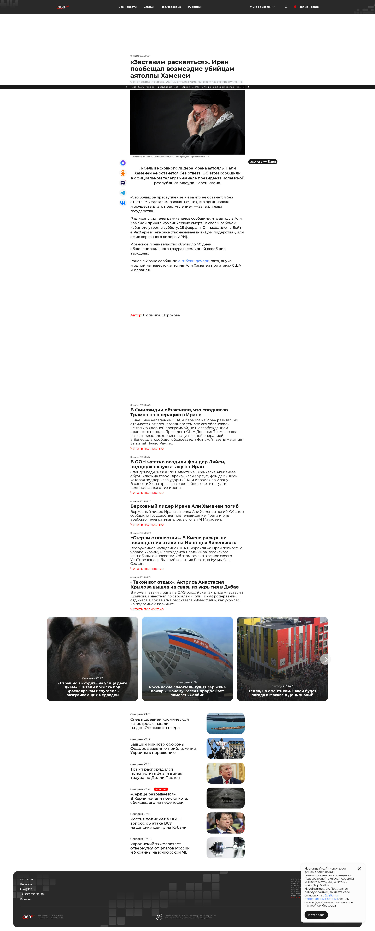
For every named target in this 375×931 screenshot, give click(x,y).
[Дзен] (262, 161)
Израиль (150, 87)
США (141, 87)
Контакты (26, 879)
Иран (176, 87)
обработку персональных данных (321, 897)
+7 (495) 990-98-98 (32, 894)
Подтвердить (316, 915)
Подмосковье (171, 6)
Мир (133, 87)
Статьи (149, 6)
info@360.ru (27, 889)
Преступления (164, 87)
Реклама (25, 899)
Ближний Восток (190, 87)
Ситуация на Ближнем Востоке (217, 87)
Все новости (127, 6)
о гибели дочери (193, 261)
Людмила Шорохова (161, 315)
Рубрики (194, 6)
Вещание (26, 884)
